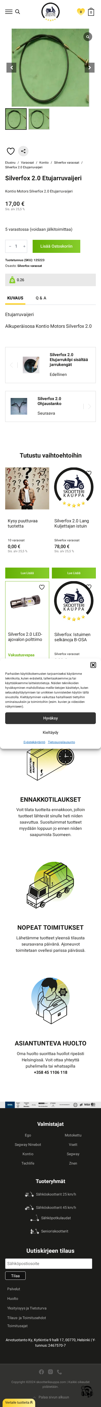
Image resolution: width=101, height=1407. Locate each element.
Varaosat (27, 162)
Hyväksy (50, 718)
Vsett (73, 1144)
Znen (73, 1163)
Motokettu (73, 1135)
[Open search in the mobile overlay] (17, 11)
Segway (73, 1154)
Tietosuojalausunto (61, 742)
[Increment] (24, 246)
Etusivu (10, 162)
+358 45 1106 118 (50, 1072)
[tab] (15, 298)
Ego (28, 1135)
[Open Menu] (8, 11)
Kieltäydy (50, 732)
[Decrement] (10, 246)
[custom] (41, 1371)
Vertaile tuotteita (17, 1402)
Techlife (27, 1163)
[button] (93, 664)
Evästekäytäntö (34, 742)
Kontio (44, 162)
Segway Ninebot (28, 1144)
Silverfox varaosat (66, 162)
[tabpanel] (50, 320)
